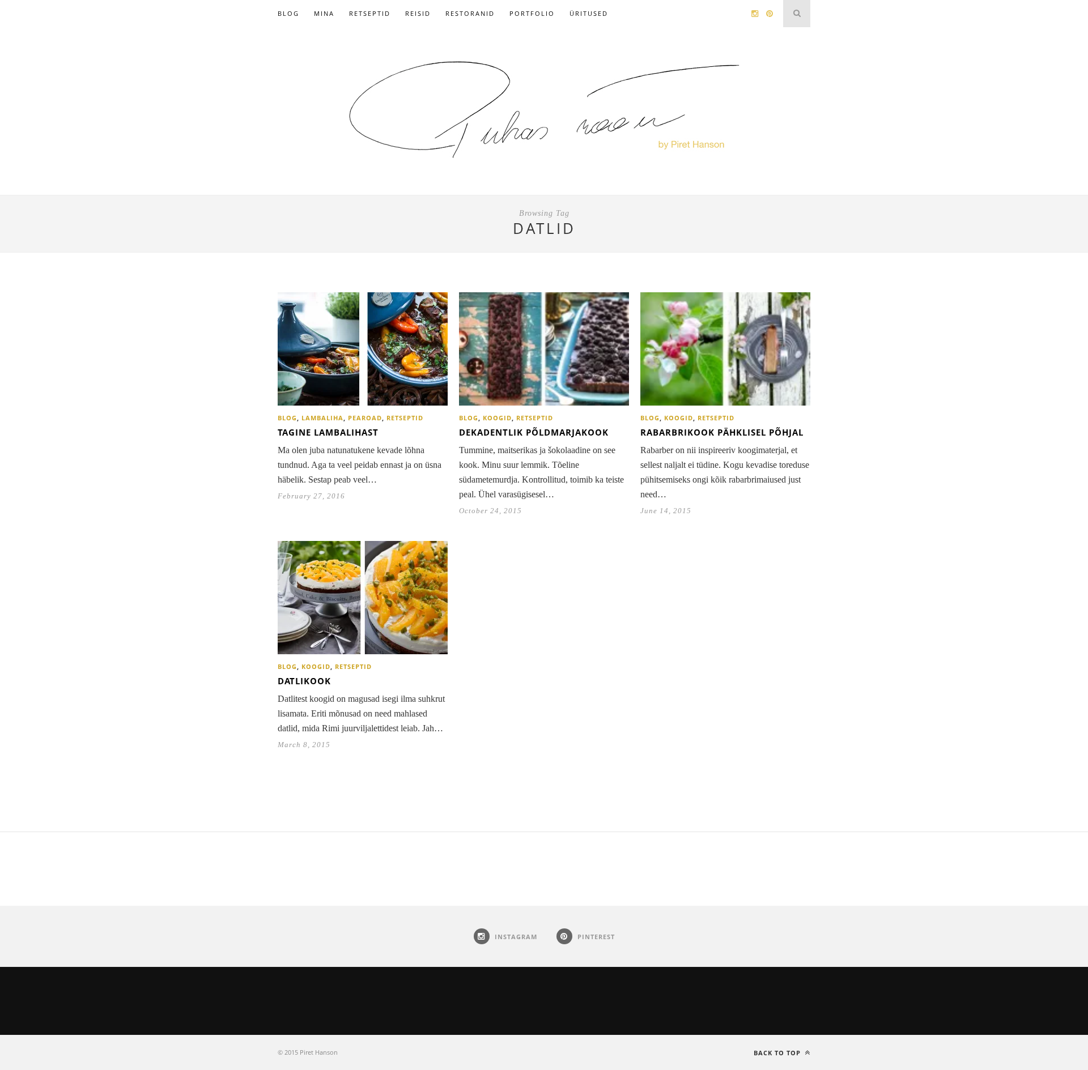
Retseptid (369, 13)
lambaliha (322, 417)
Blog (288, 13)
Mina (324, 13)
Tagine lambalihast (328, 432)
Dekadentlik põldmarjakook (534, 432)
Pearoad (365, 417)
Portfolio (532, 13)
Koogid (497, 417)
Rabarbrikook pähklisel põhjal (722, 432)
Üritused (589, 13)
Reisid (418, 13)
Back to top (778, 1052)
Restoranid (470, 13)
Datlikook (304, 681)
